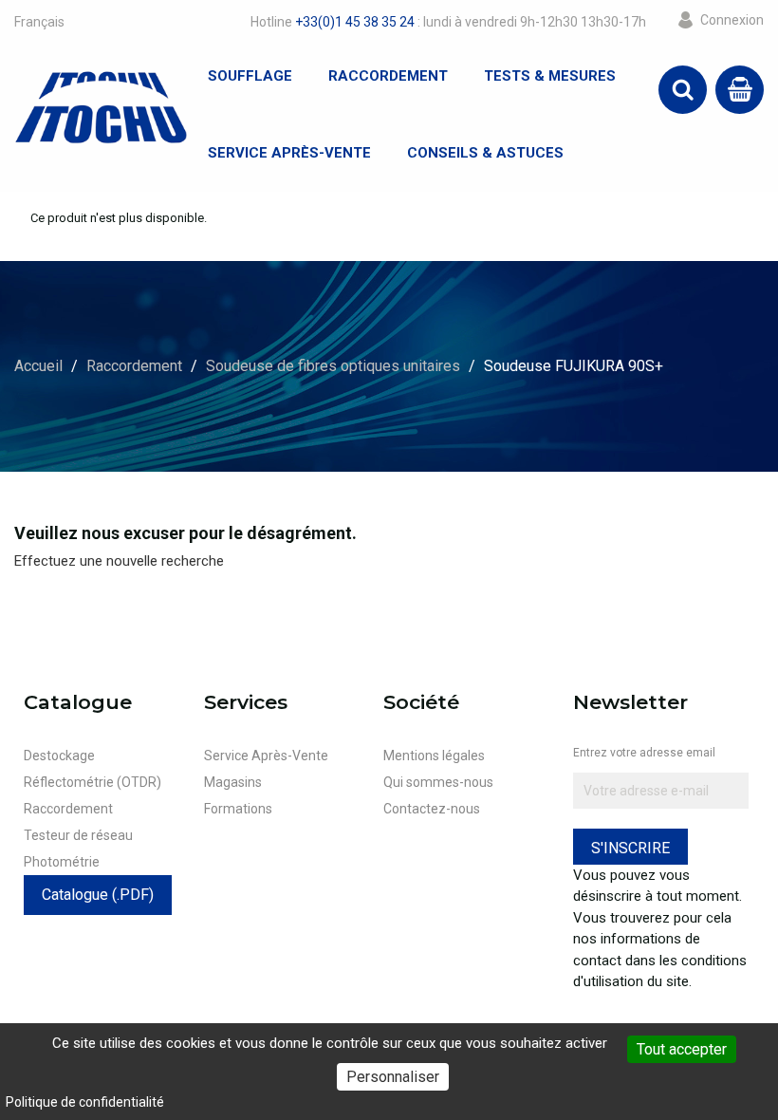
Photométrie (62, 861)
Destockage (59, 755)
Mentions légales (434, 755)
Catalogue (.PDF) (98, 895)
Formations (238, 808)
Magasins (233, 782)
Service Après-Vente (289, 152)
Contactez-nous (431, 808)
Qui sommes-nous (438, 782)
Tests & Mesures (550, 75)
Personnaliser (392, 1077)
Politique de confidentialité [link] (85, 1102)
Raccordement (388, 75)
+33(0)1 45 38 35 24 (355, 21)
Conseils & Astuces (485, 152)
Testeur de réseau (78, 835)
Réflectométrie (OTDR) (92, 782)
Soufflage (250, 75)
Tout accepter (682, 1049)
